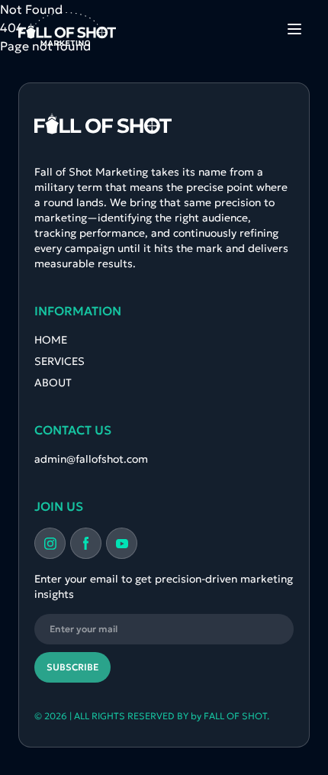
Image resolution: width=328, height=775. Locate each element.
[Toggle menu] (294, 29)
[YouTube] (121, 543)
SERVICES (59, 361)
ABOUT (53, 382)
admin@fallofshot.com (91, 459)
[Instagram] (50, 543)
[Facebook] (85, 543)
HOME (50, 340)
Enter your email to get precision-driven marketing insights (163, 586)
